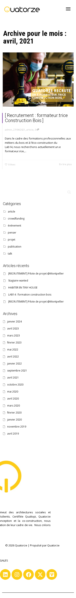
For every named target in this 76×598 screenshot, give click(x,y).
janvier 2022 (14, 363)
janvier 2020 (14, 419)
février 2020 (14, 412)
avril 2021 (13, 377)
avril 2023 (13, 328)
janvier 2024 (14, 321)
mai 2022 (12, 349)
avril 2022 (13, 356)
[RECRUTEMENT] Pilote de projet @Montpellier (36, 273)
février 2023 (14, 342)
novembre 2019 (16, 426)
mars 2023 (13, 335)
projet (11, 239)
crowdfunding (16, 218)
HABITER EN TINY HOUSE (22, 287)
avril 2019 (13, 433)
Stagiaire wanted (18, 280)
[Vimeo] (51, 574)
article (30, 129)
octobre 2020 (15, 384)
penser (12, 232)
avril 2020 (13, 398)
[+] (38, 79)
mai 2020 (12, 391)
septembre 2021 (17, 370)
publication (14, 246)
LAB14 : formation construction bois (29, 294)
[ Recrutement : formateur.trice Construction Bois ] (36, 118)
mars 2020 (13, 405)
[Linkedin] (5, 574)
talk (10, 253)
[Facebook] (28, 574)
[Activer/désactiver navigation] (68, 9)
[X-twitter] (40, 574)
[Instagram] (17, 574)
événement (14, 225)
